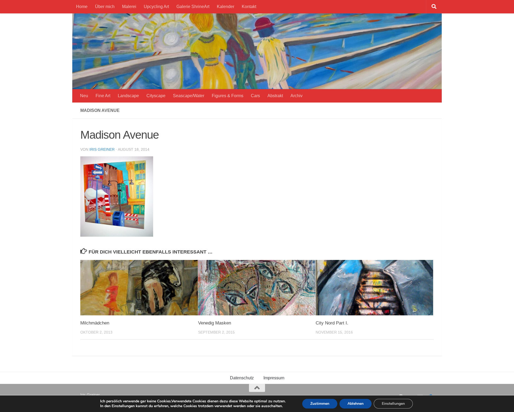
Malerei (129, 6)
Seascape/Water (188, 95)
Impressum (273, 378)
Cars (255, 95)
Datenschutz (242, 378)
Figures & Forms (227, 95)
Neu (84, 95)
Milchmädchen (94, 323)
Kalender (225, 6)
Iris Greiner (102, 149)
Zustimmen (319, 403)
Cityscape (155, 95)
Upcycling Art (156, 6)
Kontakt (249, 6)
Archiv (296, 95)
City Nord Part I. (332, 323)
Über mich (105, 6)
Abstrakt (275, 95)
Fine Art (103, 95)
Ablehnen (355, 403)
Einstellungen (393, 403)
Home (82, 6)
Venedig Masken (214, 323)
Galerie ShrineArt (192, 6)
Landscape (128, 95)
